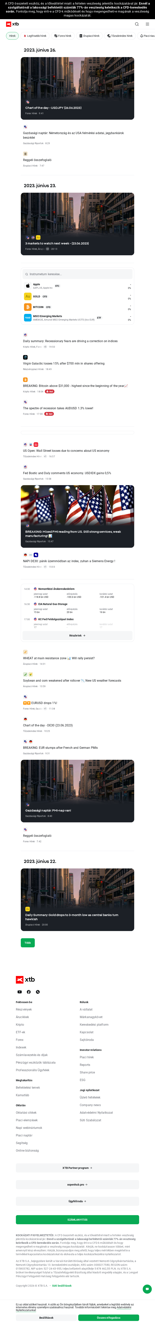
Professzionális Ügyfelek (33, 1070)
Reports (85, 1065)
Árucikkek (22, 1017)
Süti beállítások (61, 1285)
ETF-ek (20, 1032)
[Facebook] (29, 992)
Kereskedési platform (94, 1024)
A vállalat (86, 1009)
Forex (19, 1040)
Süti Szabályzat (90, 1120)
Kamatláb (22, 1095)
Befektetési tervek (28, 1087)
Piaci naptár (24, 1135)
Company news (90, 1105)
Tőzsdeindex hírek (122, 36)
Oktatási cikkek (26, 1112)
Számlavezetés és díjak (32, 1055)
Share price (87, 1072)
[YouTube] (19, 992)
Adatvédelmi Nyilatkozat (96, 1112)
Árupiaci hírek (91, 36)
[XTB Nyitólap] (11, 24)
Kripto (20, 1024)
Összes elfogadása (108, 1317)
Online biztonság (27, 1150)
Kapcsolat (86, 1032)
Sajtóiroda (87, 1040)
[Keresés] (136, 24)
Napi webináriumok (29, 1128)
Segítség (22, 1143)
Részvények (24, 1009)
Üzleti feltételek (90, 1097)
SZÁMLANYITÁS (77, 1219)
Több (28, 942)
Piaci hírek (87, 1057)
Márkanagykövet (91, 1017)
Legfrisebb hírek (36, 36)
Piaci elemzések (27, 1120)
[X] (38, 992)
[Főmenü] (147, 24)
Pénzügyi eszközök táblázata (36, 1062)
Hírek (12, 36)
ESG (82, 1080)
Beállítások (46, 1317)
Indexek (21, 1047)
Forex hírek (64, 36)
